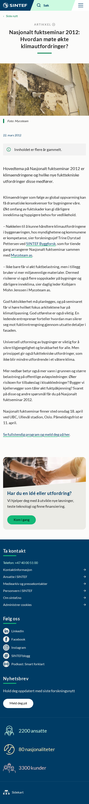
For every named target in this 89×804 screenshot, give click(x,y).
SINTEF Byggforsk (41, 243)
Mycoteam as (21, 255)
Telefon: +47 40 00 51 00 (20, 563)
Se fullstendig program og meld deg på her (36, 434)
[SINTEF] (15, 5)
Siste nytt (12, 16)
